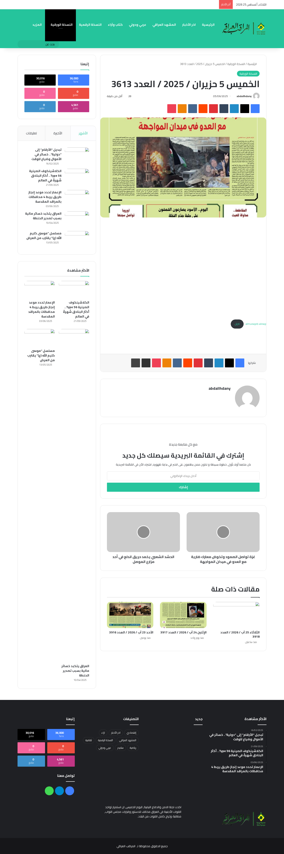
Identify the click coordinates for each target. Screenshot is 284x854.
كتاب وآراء (115, 24)
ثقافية (88, 740)
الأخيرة (57, 133)
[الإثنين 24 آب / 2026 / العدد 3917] (183, 615)
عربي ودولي (137, 24)
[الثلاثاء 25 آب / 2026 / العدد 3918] (236, 615)
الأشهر (83, 133)
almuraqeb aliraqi (256, 323)
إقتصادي (131, 732)
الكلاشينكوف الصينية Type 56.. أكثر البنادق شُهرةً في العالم (45, 175)
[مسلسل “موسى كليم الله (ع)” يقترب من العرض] (77, 239)
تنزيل (237, 323)
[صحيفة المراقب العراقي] (244, 28)
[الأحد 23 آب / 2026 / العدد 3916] (130, 615)
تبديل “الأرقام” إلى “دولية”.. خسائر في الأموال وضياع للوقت (46, 154)
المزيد (37, 24)
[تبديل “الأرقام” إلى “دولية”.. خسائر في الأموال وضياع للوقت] (77, 155)
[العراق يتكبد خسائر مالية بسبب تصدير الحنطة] (77, 219)
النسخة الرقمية (90, 24)
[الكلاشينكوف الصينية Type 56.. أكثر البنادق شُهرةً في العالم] (77, 177)
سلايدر (120, 747)
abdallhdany (244, 96)
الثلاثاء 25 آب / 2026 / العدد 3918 (240, 634)
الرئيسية (208, 24)
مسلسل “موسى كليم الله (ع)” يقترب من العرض (43, 235)
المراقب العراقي (125, 846)
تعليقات (31, 133)
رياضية (133, 747)
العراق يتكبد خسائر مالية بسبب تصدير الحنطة (43, 216)
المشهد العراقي (164, 24)
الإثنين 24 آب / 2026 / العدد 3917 (183, 632)
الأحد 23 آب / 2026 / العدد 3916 (131, 632)
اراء (103, 732)
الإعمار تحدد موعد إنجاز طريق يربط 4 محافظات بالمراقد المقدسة (44, 196)
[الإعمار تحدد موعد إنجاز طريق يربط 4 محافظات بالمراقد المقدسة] (77, 198)
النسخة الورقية (62, 24)
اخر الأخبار (189, 24)
